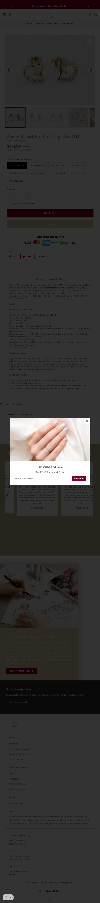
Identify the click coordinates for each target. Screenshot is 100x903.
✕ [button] (87, 421)
